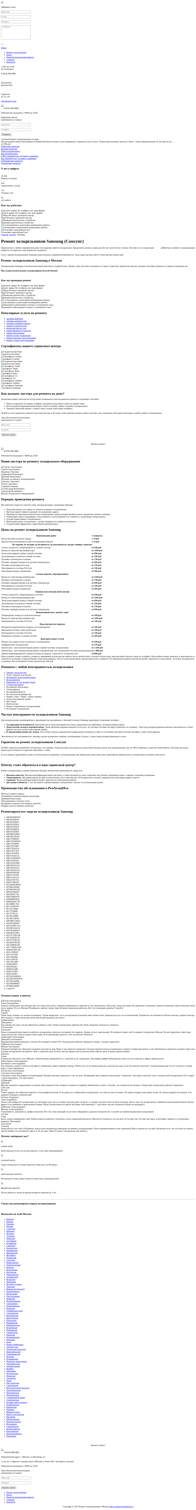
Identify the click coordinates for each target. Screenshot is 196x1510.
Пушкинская (12, 1359)
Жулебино (11, 1255)
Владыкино (11, 1424)
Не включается (13, 680)
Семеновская (12, 1426)
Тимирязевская (13, 1354)
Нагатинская (12, 1373)
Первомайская (12, 1306)
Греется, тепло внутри (16, 672)
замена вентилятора (15, 333)
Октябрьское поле (14, 1311)
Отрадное (10, 1260)
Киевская (10, 1335)
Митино (10, 1219)
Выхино (10, 1267)
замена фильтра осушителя (18, 331)
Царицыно (11, 1436)
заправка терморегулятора (18, 323)
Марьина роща (13, 1412)
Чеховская (11, 1282)
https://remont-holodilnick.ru (121, 1506)
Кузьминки (11, 1243)
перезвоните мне (8, 101)
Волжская (10, 1279)
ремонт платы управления (18, 335)
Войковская (11, 1330)
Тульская (10, 1236)
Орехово (10, 1224)
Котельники (11, 1270)
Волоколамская (13, 1301)
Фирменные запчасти (11, 163)
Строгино (10, 1229)
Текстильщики (13, 1296)
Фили (9, 1381)
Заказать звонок (8, 435)
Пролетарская (12, 1395)
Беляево (10, 1369)
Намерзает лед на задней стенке (20, 682)
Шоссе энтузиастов (15, 1414)
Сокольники (12, 1303)
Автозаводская (13, 1364)
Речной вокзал (13, 1291)
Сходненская (12, 1313)
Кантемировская (13, 1434)
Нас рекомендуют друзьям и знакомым (18, 158)
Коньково (10, 1340)
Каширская (11, 1407)
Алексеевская (12, 1400)
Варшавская (11, 1323)
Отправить (6, 135)
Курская (10, 1356)
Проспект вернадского (16, 1361)
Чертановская (12, 1393)
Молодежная (12, 1318)
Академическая (13, 1390)
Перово (9, 1226)
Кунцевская (11, 1328)
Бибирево (10, 1299)
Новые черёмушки (14, 1344)
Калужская (11, 1272)
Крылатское (11, 1248)
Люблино (10, 1238)
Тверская (10, 1287)
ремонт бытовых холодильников (21, 338)
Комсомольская (13, 1352)
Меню (4, 48)
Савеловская (12, 1385)
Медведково (11, 1294)
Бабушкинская (12, 1325)
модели (12, 235)
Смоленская (11, 1332)
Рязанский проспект (15, 1289)
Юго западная (12, 1383)
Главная (4, 235)
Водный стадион (14, 1284)
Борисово (10, 1308)
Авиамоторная (13, 1366)
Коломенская (12, 1315)
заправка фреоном (14, 319)
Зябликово (11, 1371)
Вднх (8, 1342)
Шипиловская (12, 1419)
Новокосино (12, 1250)
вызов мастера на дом (16, 328)
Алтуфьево (11, 1241)
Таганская (11, 1378)
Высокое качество (9, 149)
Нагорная (10, 1417)
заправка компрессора (16, 321)
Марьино (10, 1231)
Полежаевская (12, 1337)
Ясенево (10, 1234)
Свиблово (10, 1246)
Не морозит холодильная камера (21, 677)
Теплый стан (12, 1347)
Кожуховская (12, 1431)
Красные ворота (13, 1422)
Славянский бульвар (15, 1397)
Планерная (11, 1258)
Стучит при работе (15, 684)
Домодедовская (13, 1265)
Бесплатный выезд (9, 154)
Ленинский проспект (16, 1349)
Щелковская (11, 1253)
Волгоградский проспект (17, 1388)
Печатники (11, 1320)
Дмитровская (12, 1275)
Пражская (10, 1376)
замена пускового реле (16, 326)
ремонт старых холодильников (20, 340)
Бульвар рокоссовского (16, 1402)
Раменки (10, 1409)
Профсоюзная (12, 1405)
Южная (9, 1221)
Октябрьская (12, 1277)
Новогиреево (12, 1262)
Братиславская (13, 1429)
